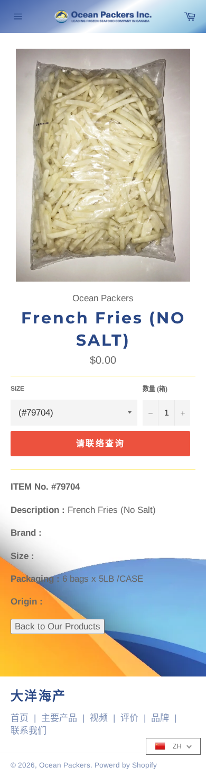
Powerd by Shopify (126, 765)
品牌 (160, 718)
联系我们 (28, 731)
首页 (20, 718)
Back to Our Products (57, 626)
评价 (129, 718)
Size (17, 388)
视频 (99, 718)
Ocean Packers (64, 765)
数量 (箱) (155, 389)
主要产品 (59, 718)
